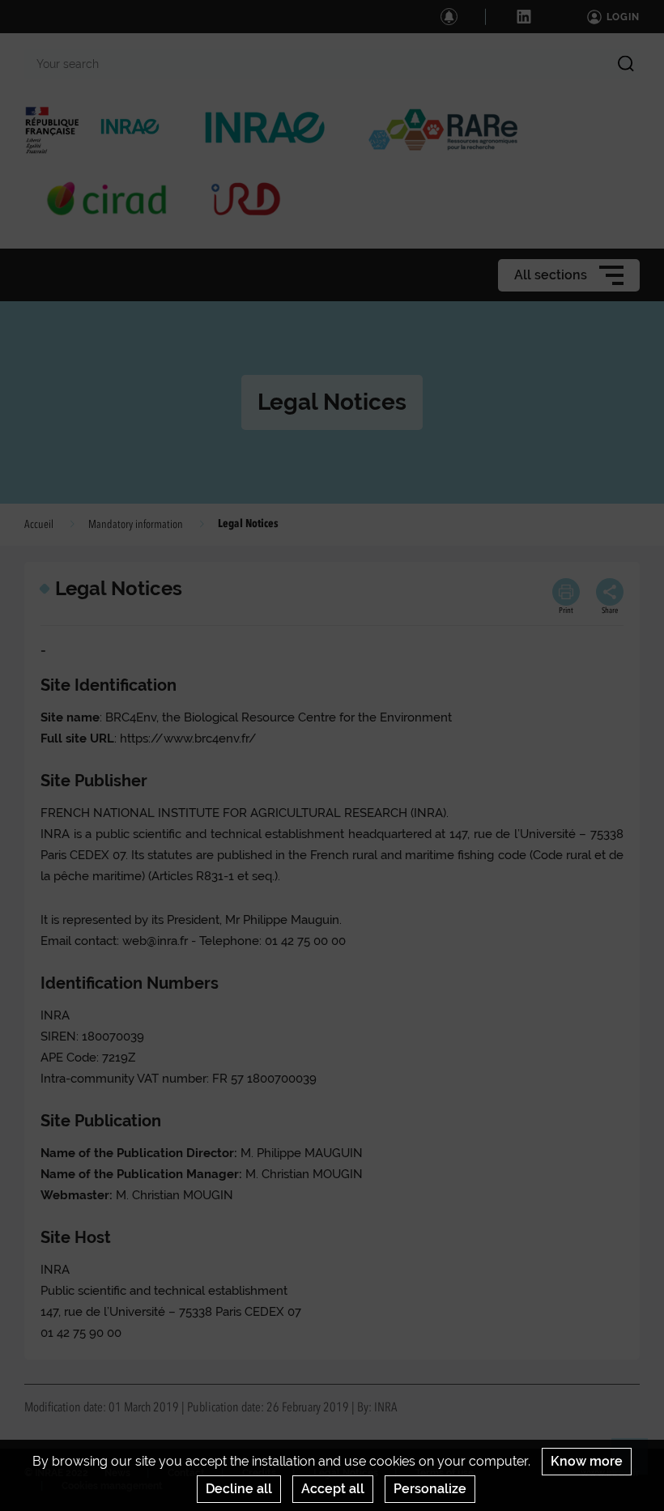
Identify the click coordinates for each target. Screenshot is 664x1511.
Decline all (239, 1488)
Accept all (332, 1488)
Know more (587, 1461)
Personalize (430, 1488)
